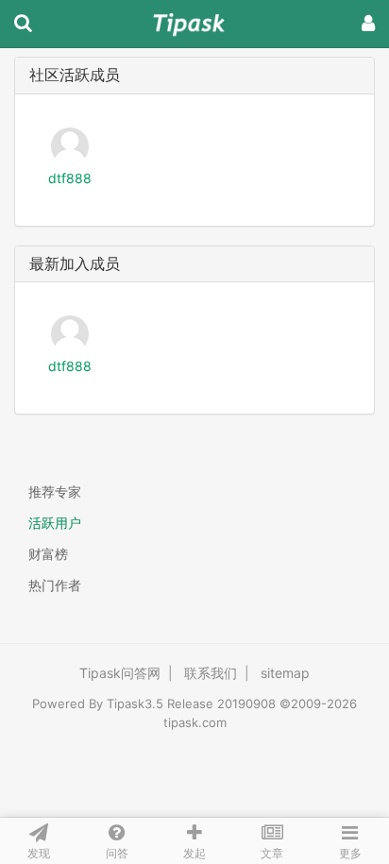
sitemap (285, 673)
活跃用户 (54, 523)
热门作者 (54, 585)
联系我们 (210, 673)
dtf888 (70, 178)
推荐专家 (54, 491)
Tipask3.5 (135, 703)
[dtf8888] (70, 144)
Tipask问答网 (120, 673)
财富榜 (48, 554)
